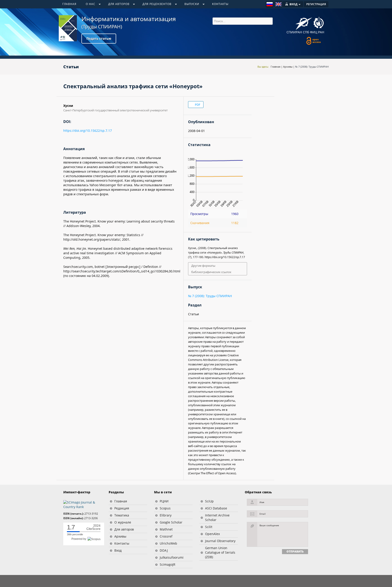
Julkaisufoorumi (172, 557)
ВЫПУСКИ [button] (189, 5)
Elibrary (166, 515)
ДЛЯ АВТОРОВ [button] (116, 5)
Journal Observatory (220, 541)
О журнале (122, 522)
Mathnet (166, 529)
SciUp (209, 501)
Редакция (121, 508)
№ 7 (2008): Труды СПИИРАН (312, 66)
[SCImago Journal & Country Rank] (82, 504)
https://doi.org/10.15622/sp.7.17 (87, 130)
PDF (197, 105)
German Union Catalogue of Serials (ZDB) (220, 552)
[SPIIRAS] (304, 22)
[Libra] (68, 28)
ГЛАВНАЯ (69, 4)
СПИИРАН (294, 32)
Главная (275, 66)
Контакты (121, 543)
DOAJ (164, 550)
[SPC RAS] (318, 23)
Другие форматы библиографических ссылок (211, 269)
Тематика (121, 515)
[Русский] (270, 4)
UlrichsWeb (168, 543)
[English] (278, 4)
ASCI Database (216, 508)
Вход (118, 550)
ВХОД (293, 4)
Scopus (165, 508)
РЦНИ (164, 501)
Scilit (208, 527)
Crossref (166, 536)
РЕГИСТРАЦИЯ (316, 4)
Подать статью (98, 38)
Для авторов (124, 529)
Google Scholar (171, 522)
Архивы (287, 66)
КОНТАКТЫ (220, 4)
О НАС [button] (88, 5)
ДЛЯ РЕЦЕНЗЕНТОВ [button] (155, 5)
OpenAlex (212, 534)
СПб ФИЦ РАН (313, 32)
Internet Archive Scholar (217, 517)
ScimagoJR (167, 564)
